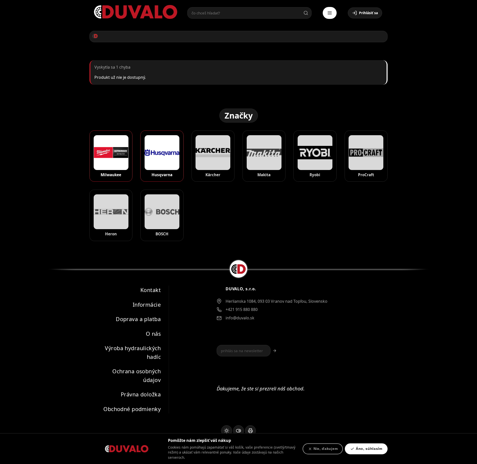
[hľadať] (305, 12)
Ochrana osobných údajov (136, 375)
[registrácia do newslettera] (275, 350)
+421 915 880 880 (242, 309)
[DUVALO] (135, 12)
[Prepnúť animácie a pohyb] (238, 430)
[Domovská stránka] (95, 36)
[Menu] (330, 13)
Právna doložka (141, 394)
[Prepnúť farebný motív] (226, 430)
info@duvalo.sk (240, 317)
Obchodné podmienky (132, 408)
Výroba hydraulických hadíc (133, 352)
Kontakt (150, 290)
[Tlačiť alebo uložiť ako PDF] (250, 430)
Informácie (147, 304)
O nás (153, 333)
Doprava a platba (138, 319)
